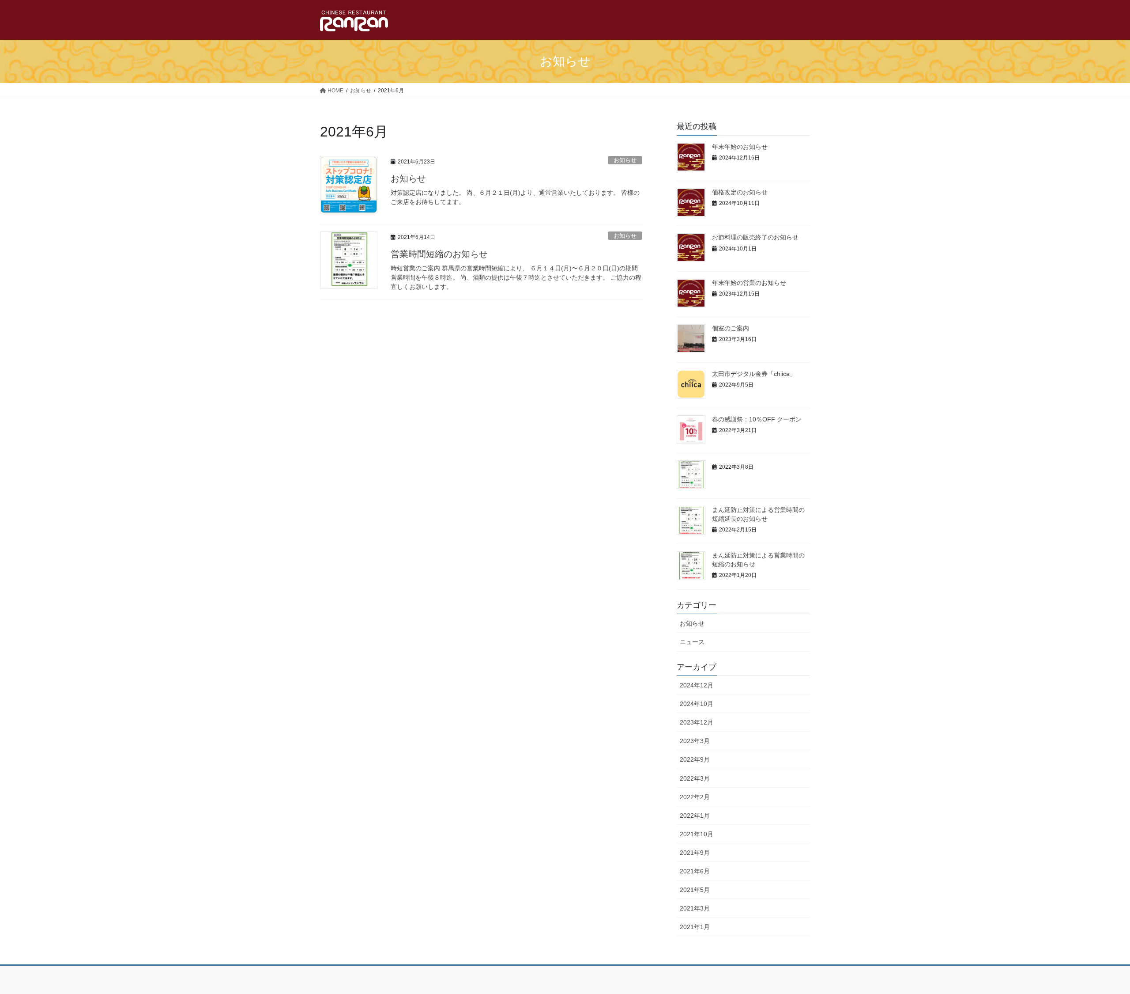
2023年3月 (695, 740)
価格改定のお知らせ (740, 192)
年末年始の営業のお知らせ (749, 282)
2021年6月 (695, 871)
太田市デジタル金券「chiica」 (754, 373)
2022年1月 (695, 815)
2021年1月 (695, 926)
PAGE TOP (1097, 956)
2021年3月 (695, 908)
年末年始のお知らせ (740, 146)
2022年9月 (695, 759)
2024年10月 (696, 703)
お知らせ (625, 160)
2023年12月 (696, 722)
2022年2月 (695, 797)
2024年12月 (696, 685)
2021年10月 (696, 834)
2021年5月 (695, 889)
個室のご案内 (730, 328)
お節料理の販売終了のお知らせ (755, 237)
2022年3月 (695, 778)
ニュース (692, 641)
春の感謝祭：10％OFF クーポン (757, 419)
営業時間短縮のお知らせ (439, 254)
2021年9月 (695, 852)
